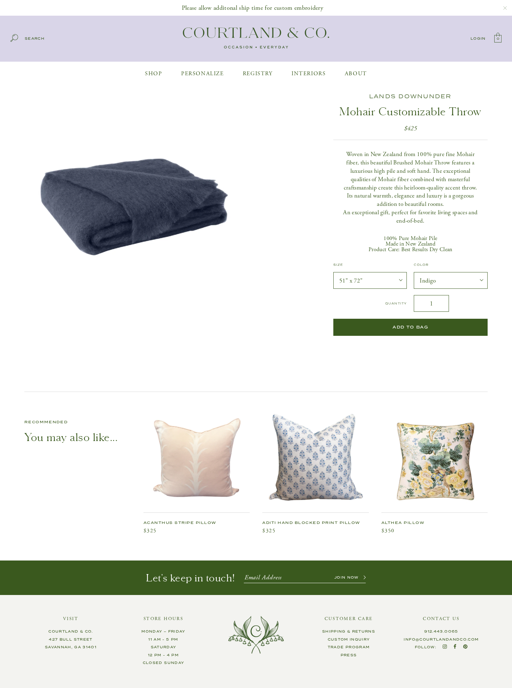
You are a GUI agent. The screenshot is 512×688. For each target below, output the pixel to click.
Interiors (309, 73)
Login (478, 38)
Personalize (202, 73)
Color (421, 265)
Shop (153, 73)
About (356, 73)
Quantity (396, 303)
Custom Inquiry (349, 639)
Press (349, 655)
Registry (258, 73)
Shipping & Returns (348, 631)
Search (35, 38)
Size (338, 265)
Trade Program (349, 647)
